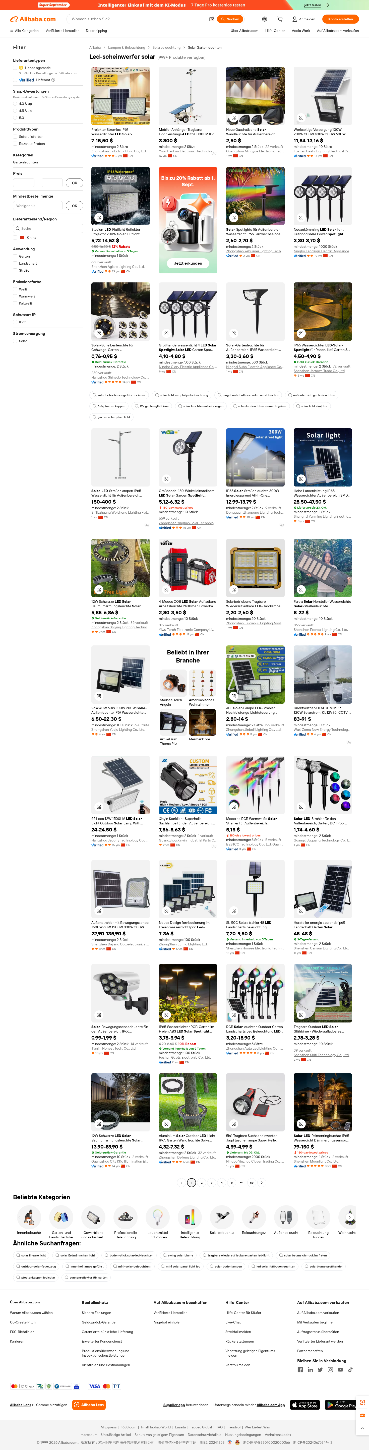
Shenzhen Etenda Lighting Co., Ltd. (321, 630)
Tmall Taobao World (156, 1427)
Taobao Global (201, 1427)
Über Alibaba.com (25, 1302)
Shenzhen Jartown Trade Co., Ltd (319, 371)
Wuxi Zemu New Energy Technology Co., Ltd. (323, 730)
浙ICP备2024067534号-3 (312, 1442)
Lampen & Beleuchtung (126, 47)
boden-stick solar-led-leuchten (131, 1255)
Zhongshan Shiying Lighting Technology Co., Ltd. (120, 627)
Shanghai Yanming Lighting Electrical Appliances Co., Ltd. (323, 516)
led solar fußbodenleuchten (276, 1266)
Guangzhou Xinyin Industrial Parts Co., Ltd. (188, 840)
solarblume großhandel (326, 1266)
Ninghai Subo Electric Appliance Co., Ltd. (255, 367)
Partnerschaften (310, 1351)
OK (74, 183)
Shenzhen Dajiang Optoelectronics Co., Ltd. (120, 944)
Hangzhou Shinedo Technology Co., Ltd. (120, 377)
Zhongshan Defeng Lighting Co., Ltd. (187, 1157)
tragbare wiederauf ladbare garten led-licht (239, 1255)
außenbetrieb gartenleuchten (314, 395)
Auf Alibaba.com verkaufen (318, 1313)
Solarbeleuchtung (166, 47)
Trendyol (233, 1427)
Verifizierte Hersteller (170, 1313)
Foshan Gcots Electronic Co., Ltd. (185, 1057)
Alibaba (95, 47)
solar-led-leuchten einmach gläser (262, 406)
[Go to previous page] (181, 1182)
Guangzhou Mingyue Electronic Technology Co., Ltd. (255, 151)
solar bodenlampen (228, 1266)
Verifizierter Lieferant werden (320, 1341)
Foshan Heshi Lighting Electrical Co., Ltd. (323, 151)
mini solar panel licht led (183, 1266)
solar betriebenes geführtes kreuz (122, 395)
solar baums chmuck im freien (305, 1255)
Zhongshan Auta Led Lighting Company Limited (255, 1048)
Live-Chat (233, 1322)
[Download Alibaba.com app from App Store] (305, 1405)
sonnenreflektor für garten (88, 1277)
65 (252, 1182)
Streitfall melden (238, 1332)
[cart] (281, 20)
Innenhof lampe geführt (87, 1266)
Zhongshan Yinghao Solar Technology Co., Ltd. (188, 523)
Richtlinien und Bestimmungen (106, 1365)
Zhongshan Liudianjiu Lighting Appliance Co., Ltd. (255, 623)
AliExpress (109, 1427)
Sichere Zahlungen (96, 1313)
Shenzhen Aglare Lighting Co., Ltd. (118, 267)
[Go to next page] (261, 1182)
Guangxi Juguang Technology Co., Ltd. (323, 840)
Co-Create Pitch (23, 1322)
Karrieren (17, 1341)
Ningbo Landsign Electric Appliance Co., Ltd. (323, 251)
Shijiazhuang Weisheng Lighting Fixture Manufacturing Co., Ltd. (120, 512)
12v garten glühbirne (154, 406)
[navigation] (48, 615)
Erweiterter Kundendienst (102, 1341)
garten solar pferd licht (114, 417)
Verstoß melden (237, 1365)
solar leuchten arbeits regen (203, 406)
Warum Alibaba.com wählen (31, 1313)
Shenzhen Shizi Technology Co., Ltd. (321, 1055)
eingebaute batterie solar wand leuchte (251, 395)
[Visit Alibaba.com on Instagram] (330, 1370)
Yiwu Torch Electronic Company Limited (188, 630)
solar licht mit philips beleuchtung (184, 395)
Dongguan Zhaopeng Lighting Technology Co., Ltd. (255, 512)
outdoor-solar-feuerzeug (38, 1266)
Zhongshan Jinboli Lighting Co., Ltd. (119, 151)
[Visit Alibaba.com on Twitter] (320, 1370)
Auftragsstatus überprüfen (318, 1332)
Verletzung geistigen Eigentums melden (250, 1353)
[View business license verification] (229, 1442)
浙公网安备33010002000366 (266, 1442)
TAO (219, 1427)
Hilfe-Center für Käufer (243, 1313)
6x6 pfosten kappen (111, 406)
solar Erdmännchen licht (77, 1255)
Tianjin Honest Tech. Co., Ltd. (113, 1048)
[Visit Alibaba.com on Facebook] (300, 1370)
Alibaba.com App (271, 1405)
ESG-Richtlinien (22, 1332)
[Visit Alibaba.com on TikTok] (350, 1370)
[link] (362, 1402)
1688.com (128, 1427)
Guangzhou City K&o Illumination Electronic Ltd (120, 1161)
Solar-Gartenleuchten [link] (205, 47)
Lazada (180, 1427)
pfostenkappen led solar (38, 1277)
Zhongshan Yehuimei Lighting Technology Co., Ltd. (255, 251)
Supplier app (174, 1405)
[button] (212, 19)
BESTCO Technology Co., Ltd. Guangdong (255, 844)
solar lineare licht (33, 1255)
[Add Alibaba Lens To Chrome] (89, 1405)
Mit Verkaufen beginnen (316, 1322)
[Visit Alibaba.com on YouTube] (340, 1370)
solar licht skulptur (314, 406)
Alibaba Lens (20, 1405)
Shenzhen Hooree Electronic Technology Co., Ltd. (255, 948)
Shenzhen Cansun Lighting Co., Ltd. (321, 948)
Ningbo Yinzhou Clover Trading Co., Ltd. (255, 1161)
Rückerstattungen (239, 1341)
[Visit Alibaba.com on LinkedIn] (310, 1370)
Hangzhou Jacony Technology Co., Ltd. (120, 840)
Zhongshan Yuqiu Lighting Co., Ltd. (118, 730)
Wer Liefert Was (257, 1427)
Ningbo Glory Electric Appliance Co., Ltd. (188, 367)
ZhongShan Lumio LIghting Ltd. (183, 944)
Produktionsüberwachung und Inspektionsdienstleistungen (105, 1353)
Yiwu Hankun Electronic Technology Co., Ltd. (188, 151)
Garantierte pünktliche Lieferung (107, 1332)
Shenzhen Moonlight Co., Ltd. (316, 1161)
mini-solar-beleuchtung (134, 1266)
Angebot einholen (167, 1322)
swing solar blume (180, 1255)
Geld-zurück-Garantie (98, 1322)
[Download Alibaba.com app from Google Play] (342, 1405)
